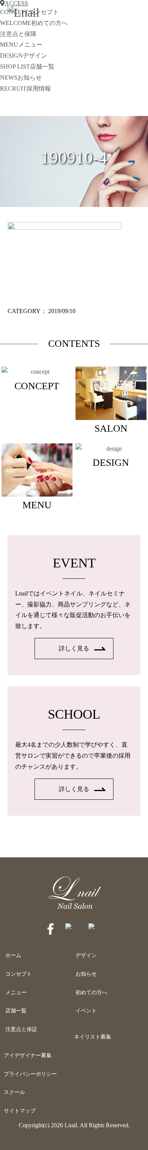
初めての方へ (91, 992)
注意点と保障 (18, 34)
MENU (21, 44)
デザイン (86, 955)
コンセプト (18, 974)
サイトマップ (20, 1111)
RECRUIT (25, 88)
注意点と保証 (21, 1029)
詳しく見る (74, 648)
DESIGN (23, 55)
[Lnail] (74, 909)
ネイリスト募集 (92, 1037)
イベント (86, 1011)
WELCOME (34, 23)
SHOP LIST (27, 66)
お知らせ (86, 974)
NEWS (21, 77)
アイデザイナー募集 (28, 1055)
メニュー (16, 992)
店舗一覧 (16, 1011)
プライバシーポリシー (30, 1074)
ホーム (13, 955)
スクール (14, 1092)
